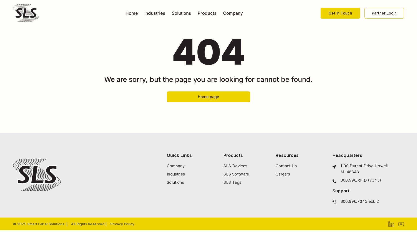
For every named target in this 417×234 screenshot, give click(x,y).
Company (233, 13)
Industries (154, 13)
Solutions (181, 13)
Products (207, 13)
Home (132, 13)
